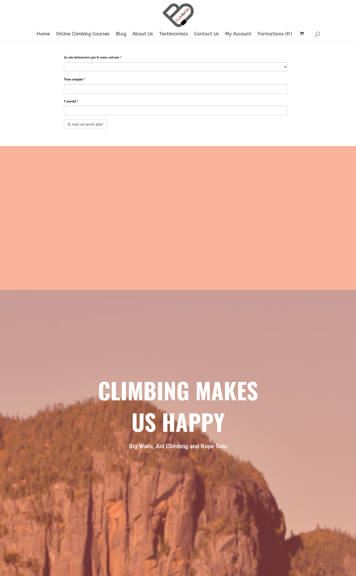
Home (43, 34)
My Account (238, 34)
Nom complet (74, 79)
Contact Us (206, 34)
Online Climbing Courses (83, 34)
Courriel (71, 101)
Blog (121, 34)
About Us (142, 34)
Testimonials (173, 34)
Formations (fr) (275, 34)
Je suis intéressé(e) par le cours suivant (93, 57)
